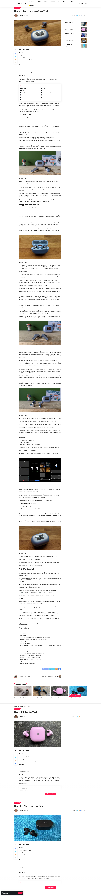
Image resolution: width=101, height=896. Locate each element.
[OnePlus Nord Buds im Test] (78, 691)
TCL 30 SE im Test (68, 44)
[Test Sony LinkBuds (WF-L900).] (23, 691)
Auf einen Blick (24, 88)
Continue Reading (50, 793)
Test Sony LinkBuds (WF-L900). (21, 697)
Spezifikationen (24, 99)
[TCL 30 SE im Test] (84, 46)
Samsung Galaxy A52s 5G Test (70, 22)
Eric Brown (20, 15)
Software (23, 94)
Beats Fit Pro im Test (69, 27)
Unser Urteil (44, 90)
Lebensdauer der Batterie (47, 94)
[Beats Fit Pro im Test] (84, 29)
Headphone (17, 7)
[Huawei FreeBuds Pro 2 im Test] (84, 40)
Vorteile (43, 88)
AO (47, 592)
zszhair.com (20, 3)
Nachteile (24, 90)
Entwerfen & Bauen (25, 92)
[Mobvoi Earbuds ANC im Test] (41, 691)
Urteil (43, 96)
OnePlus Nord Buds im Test (75, 697)
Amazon (39, 592)
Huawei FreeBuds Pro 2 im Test (71, 38)
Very (43, 592)
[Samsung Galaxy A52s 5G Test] (84, 24)
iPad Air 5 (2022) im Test (69, 33)
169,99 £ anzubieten (54, 109)
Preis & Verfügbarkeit (25, 96)
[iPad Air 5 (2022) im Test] (84, 35)
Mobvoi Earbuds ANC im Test (39, 697)
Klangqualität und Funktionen (47, 92)
